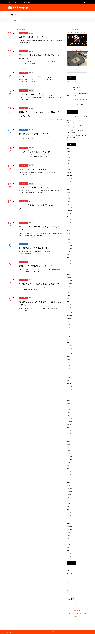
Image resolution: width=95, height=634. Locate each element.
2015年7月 (69, 538)
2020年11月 (69, 351)
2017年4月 (69, 477)
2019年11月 (69, 386)
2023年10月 (69, 248)
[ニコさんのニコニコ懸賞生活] (18, 8)
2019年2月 (69, 412)
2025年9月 (69, 181)
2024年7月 (69, 222)
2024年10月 (69, 213)
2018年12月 (69, 418)
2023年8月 (69, 254)
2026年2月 (69, 166)
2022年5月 (69, 298)
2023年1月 (69, 274)
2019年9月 (69, 392)
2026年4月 (69, 160)
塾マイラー (70, 122)
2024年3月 (69, 233)
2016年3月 (69, 515)
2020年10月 (69, 353)
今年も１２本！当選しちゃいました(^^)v (75, 125)
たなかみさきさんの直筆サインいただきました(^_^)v (40, 303)
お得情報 (69, 567)
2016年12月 (69, 488)
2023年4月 (69, 266)
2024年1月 (69, 239)
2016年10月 (69, 494)
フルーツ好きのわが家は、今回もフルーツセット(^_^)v (40, 57)
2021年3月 (69, 339)
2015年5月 (69, 544)
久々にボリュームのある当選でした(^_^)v (39, 284)
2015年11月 (69, 526)
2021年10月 (69, 318)
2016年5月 (69, 509)
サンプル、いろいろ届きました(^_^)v (37, 94)
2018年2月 (69, 447)
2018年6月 (69, 436)
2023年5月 (69, 263)
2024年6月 (69, 225)
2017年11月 (69, 456)
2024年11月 (69, 210)
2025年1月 (69, 204)
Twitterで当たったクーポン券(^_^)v (35, 76)
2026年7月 (69, 151)
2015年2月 (69, 553)
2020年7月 (69, 362)
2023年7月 (69, 257)
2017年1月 (69, 485)
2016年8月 (69, 500)
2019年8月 (69, 394)
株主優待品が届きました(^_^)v (33, 248)
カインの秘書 (83, 116)
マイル (68, 579)
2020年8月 (69, 359)
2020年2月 (69, 377)
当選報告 (23, 33)
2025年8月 (69, 184)
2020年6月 (69, 365)
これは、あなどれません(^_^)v (33, 187)
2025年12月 (69, 172)
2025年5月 (69, 192)
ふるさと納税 (69, 573)
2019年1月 (69, 415)
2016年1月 (69, 520)
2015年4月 (69, 547)
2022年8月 (69, 289)
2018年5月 (69, 438)
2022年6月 (69, 295)
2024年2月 (69, 236)
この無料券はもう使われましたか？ (36, 151)
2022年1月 (69, 310)
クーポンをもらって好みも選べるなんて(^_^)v (38, 207)
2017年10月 (69, 459)
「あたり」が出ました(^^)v (73, 116)
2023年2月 (69, 271)
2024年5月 (69, 227)
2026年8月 (69, 148)
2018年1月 (69, 450)
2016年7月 (69, 503)
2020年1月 (69, 380)
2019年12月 (69, 383)
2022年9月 (69, 286)
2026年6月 (69, 154)
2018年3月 (69, 444)
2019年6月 (69, 400)
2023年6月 (69, 260)
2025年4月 (69, 195)
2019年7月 (69, 397)
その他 (68, 570)
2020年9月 (69, 356)
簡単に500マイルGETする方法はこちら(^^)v (17, 29)
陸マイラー (69, 590)
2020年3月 (69, 374)
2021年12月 (69, 312)
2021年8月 (69, 324)
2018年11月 (69, 421)
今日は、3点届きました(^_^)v (33, 37)
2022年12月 (69, 277)
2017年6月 (69, 471)
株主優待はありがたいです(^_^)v (34, 133)
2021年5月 (69, 333)
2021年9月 (69, 321)
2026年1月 (69, 169)
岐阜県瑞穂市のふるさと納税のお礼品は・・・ (77, 104)
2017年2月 (69, 482)
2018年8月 (69, 430)
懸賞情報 (69, 585)
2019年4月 (69, 406)
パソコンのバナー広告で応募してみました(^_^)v (39, 228)
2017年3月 (69, 479)
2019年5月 (69, 403)
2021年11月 (69, 315)
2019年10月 (69, 389)
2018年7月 (69, 433)
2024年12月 (69, 207)
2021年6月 (69, 330)
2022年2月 (69, 307)
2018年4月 (69, 441)
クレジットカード (70, 576)
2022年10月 (69, 283)
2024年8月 (69, 219)
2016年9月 (69, 497)
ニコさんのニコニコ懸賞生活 (50, 631)
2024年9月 (69, 216)
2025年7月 (69, 186)
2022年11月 (69, 280)
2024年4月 (69, 230)
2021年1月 (69, 345)
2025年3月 (69, 198)
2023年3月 (69, 268)
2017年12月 (69, 453)
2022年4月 (69, 301)
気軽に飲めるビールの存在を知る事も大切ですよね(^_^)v (40, 114)
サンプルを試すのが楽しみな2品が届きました (77, 130)
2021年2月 (69, 342)
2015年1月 (69, 556)
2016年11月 (69, 491)
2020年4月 (69, 371)
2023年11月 (69, 245)
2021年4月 (69, 336)
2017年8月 (69, 465)
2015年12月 (69, 523)
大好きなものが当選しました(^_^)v (35, 266)
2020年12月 (69, 348)
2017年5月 (69, 474)
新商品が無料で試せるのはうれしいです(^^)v (76, 120)
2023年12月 (69, 242)
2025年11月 (69, 175)
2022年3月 (69, 304)
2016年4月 (69, 512)
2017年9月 (69, 462)
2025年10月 (69, 178)
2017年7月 (69, 468)
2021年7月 (69, 327)
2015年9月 (69, 532)
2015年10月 (69, 529)
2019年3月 (69, 409)
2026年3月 (69, 163)
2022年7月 (69, 292)
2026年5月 (69, 157)
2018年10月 (69, 424)
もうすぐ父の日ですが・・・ (33, 169)
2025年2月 (69, 201)
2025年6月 (69, 189)
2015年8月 (69, 535)
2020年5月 (69, 368)
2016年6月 (69, 506)
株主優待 (23, 129)
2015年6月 (69, 541)
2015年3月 (69, 550)
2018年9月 (69, 427)
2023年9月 (69, 251)
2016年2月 (69, 518)
